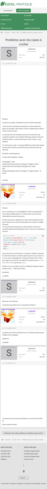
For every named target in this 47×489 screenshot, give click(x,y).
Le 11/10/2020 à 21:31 (9, 363)
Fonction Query (28, 459)
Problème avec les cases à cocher (32, 32)
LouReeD (31, 186)
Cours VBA (27, 15)
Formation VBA (5, 454)
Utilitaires (4, 459)
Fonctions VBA (29, 20)
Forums (7, 32)
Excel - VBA (15, 32)
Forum (3, 24)
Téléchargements (6, 28)
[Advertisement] (23, 90)
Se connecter (8, 10)
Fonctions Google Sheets (31, 456)
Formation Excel (6, 451)
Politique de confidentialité (32, 483)
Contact (43, 483)
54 (44, 195)
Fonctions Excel (6, 20)
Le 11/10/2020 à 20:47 (9, 328)
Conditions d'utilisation (17, 483)
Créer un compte (23, 10)
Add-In (26, 24)
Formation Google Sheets (32, 451)
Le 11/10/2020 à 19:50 (9, 297)
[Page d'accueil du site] (1, 32)
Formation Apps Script (31, 454)
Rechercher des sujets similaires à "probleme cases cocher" (23, 433)
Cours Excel (5, 15)
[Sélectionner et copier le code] (43, 236)
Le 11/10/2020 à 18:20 (9, 203)
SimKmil (31, 49)
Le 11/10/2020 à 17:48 (9, 63)
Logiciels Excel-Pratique (32, 28)
